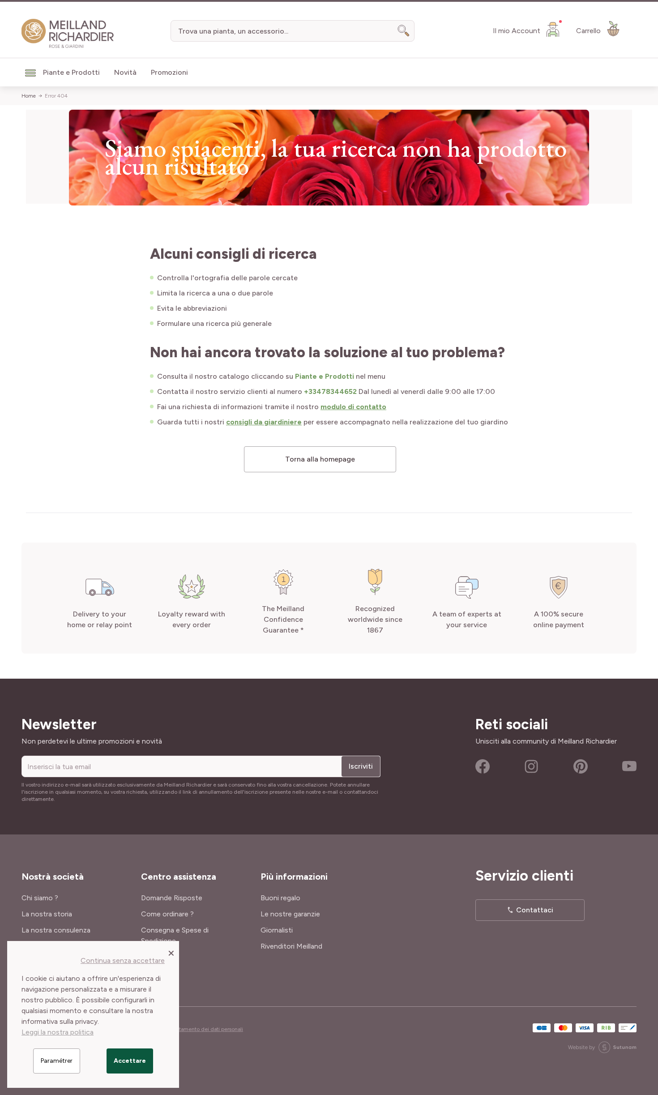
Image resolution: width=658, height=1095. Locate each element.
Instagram (531, 766)
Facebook (482, 766)
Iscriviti (361, 766)
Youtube (629, 766)
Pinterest (580, 766)
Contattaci (534, 910)
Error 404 (56, 96)
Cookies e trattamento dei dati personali (194, 1029)
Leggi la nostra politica (57, 1032)
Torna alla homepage (320, 459)
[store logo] (67, 33)
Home (28, 96)
